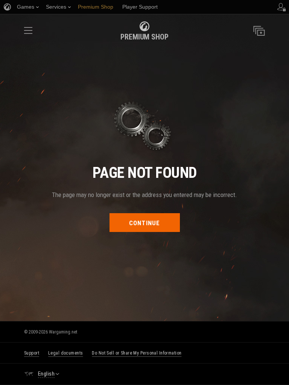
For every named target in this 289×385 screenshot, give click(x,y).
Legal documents (65, 353)
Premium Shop (144, 36)
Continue (144, 223)
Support (31, 353)
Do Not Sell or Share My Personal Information (136, 353)
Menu (28, 33)
